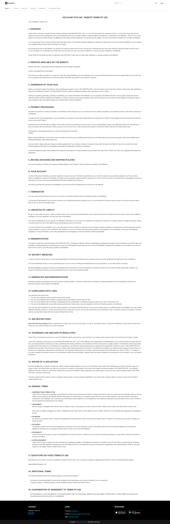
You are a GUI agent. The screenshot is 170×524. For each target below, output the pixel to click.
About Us (75, 511)
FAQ (76, 517)
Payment (71, 517)
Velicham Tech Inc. (82, 522)
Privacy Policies (76, 514)
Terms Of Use (85, 514)
